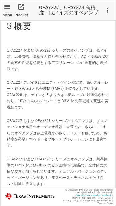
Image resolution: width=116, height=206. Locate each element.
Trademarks (104, 198)
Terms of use (104, 200)
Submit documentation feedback (93, 195)
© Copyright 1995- (78, 189)
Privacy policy (70, 200)
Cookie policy (87, 200)
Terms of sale (105, 203)
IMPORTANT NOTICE (84, 198)
